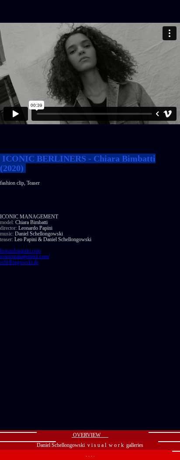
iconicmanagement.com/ (24, 256)
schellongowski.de (19, 262)
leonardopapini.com (20, 251)
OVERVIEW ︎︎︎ (90, 435)
